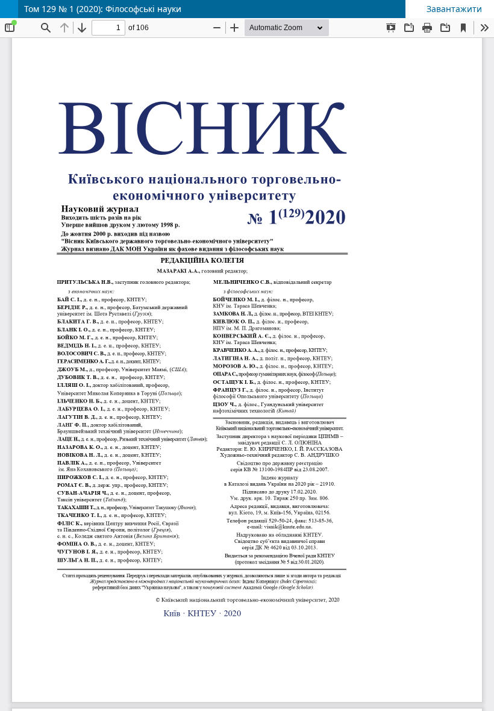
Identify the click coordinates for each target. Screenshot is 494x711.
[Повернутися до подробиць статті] (9, 9)
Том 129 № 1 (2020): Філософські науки (102, 8)
